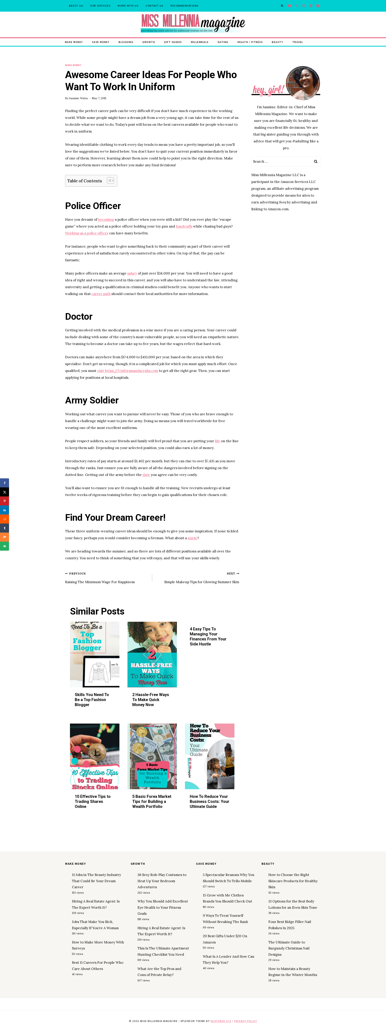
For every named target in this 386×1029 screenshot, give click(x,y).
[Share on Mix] (4, 537)
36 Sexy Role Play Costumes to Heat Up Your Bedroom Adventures (162, 881)
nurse (192, 538)
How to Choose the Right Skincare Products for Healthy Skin (293, 881)
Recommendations (184, 5)
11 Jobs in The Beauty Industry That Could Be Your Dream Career (96, 881)
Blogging (126, 42)
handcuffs (184, 226)
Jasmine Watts (78, 98)
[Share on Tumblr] (4, 528)
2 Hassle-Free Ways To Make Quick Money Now (150, 699)
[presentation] (94, 654)
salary (132, 273)
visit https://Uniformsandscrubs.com (127, 371)
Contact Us (154, 5)
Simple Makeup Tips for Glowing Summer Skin (201, 578)
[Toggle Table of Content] (108, 180)
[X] (297, 6)
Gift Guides (173, 42)
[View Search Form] (282, 5)
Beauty (277, 42)
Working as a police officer (86, 233)
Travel (297, 42)
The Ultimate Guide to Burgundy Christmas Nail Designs (288, 948)
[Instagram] (304, 6)
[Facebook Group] (318, 6)
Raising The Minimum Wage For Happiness (100, 578)
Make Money (74, 42)
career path (101, 294)
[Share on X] (4, 491)
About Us (76, 5)
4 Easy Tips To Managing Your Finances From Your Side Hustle (208, 636)
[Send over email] (4, 546)
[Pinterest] (311, 6)
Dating (223, 42)
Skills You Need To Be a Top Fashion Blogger (92, 699)
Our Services (100, 5)
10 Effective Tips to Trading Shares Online (93, 801)
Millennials (200, 42)
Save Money (101, 42)
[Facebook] (289, 6)
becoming (106, 219)
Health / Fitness (250, 42)
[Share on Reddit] (4, 519)
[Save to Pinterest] (4, 500)
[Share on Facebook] (4, 482)
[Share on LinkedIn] (4, 509)
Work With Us (128, 5)
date (146, 475)
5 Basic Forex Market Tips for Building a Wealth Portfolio (151, 801)
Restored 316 (221, 1021)
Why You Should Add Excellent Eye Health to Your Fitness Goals (163, 907)
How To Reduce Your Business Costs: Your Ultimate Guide (209, 801)
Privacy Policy (245, 1021)
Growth (148, 42)
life (217, 441)
